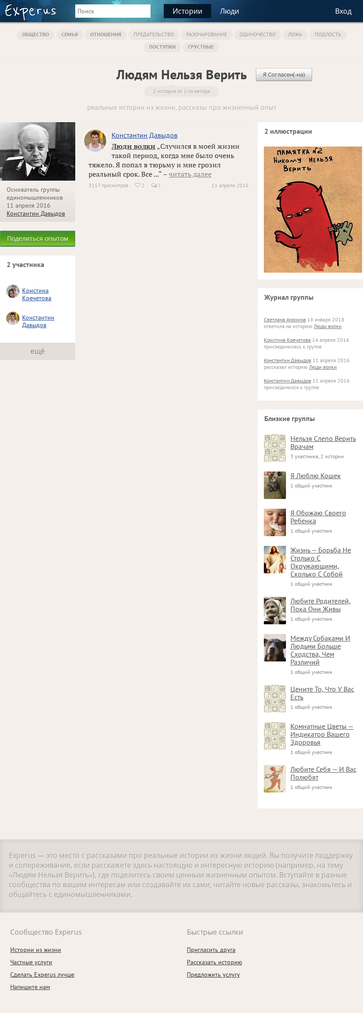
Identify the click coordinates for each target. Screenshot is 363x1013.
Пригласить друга (211, 950)
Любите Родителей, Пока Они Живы (320, 604)
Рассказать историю (214, 962)
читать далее (190, 174)
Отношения (105, 34)
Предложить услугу (213, 974)
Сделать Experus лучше (42, 974)
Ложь (295, 34)
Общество (35, 34)
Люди (229, 11)
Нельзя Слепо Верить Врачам (323, 442)
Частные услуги (31, 962)
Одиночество (257, 34)
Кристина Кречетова (36, 294)
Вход (343, 11)
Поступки (162, 46)
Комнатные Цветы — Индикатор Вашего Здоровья (322, 734)
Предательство (154, 34)
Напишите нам (30, 987)
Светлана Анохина (285, 319)
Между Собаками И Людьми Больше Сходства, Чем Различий (320, 650)
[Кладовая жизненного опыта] (30, 12)
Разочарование (206, 34)
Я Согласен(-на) (284, 74)
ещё (38, 351)
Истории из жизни (35, 950)
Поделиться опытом (37, 238)
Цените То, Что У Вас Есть (322, 692)
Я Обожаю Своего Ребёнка (318, 516)
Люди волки (133, 146)
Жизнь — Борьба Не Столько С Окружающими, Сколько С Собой (320, 561)
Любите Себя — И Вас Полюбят (323, 773)
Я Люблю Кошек (315, 475)
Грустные (201, 46)
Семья (70, 34)
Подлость (328, 34)
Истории (187, 11)
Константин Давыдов (36, 213)
